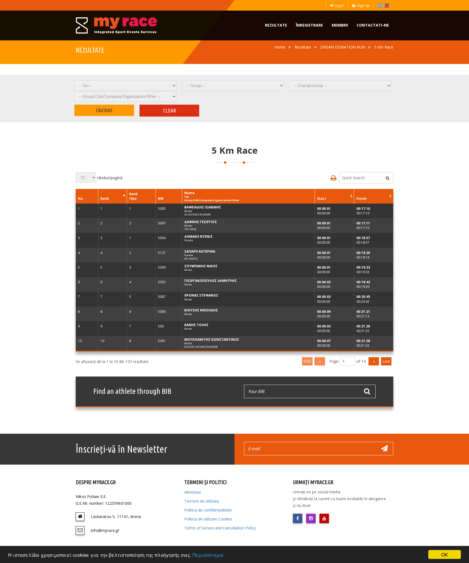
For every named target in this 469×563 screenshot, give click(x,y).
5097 (162, 223)
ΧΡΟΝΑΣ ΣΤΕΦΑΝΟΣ (201, 295)
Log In (339, 5)
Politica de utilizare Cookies (208, 519)
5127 (162, 252)
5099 (162, 267)
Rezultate (302, 47)
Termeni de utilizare (201, 501)
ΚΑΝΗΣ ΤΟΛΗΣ (196, 325)
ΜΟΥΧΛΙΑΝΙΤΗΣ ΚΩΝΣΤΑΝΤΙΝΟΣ (211, 339)
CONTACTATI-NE (373, 25)
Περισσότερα (208, 554)
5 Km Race (383, 47)
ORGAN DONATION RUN (342, 47)
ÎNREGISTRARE (309, 25)
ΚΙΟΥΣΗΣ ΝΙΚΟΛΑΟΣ (201, 310)
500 (161, 326)
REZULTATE (276, 25)
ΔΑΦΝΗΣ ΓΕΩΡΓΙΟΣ (200, 222)
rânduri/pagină (109, 177)
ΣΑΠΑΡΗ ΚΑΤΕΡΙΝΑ (199, 251)
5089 (162, 311)
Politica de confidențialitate (208, 510)
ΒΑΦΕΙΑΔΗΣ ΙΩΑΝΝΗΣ (202, 207)
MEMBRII (340, 25)
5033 (162, 282)
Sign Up (363, 5)
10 (80, 341)
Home (279, 47)
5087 (162, 296)
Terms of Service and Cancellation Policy (220, 527)
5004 (162, 238)
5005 (162, 208)
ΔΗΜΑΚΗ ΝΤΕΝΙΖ (198, 236)
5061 (162, 341)
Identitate (192, 492)
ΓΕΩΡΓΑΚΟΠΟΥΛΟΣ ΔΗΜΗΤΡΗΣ (210, 280)
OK (444, 554)
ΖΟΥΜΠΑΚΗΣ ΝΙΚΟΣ (200, 266)
